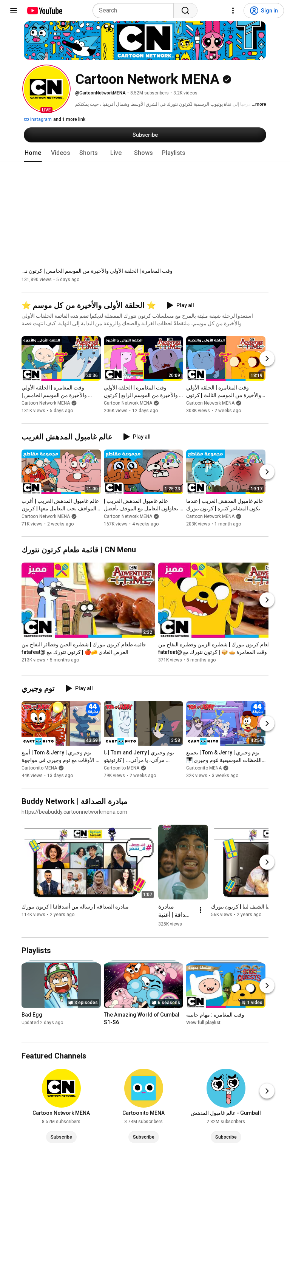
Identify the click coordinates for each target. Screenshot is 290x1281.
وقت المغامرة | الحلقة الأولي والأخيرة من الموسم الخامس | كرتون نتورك (97, 271)
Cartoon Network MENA (46, 403)
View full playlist (203, 1022)
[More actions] (200, 910)
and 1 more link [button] (69, 119)
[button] (46, 88)
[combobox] (135, 10)
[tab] (33, 153)
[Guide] (13, 10)
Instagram (40, 119)
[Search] (185, 10)
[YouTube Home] (44, 10)
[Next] (267, 358)
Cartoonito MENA (39, 768)
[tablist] (145, 153)
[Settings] (233, 10)
